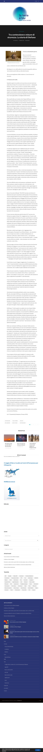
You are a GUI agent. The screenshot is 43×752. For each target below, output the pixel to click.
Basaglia (9, 575)
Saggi (5, 659)
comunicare (21, 575)
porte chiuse (14, 585)
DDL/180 (36, 577)
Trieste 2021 (24, 589)
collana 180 (15, 575)
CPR (21, 577)
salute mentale (23, 587)
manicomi (25, 581)
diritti (11, 579)
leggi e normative (15, 581)
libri (21, 581)
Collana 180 (6, 685)
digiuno (21, 420)
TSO (29, 589)
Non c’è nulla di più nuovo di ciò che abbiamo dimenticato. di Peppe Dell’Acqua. (21, 524)
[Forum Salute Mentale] (21, 13)
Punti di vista (7, 682)
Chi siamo (5, 643)
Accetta (38, 750)
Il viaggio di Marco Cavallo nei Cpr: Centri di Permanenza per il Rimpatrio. (16, 664)
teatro (11, 589)
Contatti (5, 690)
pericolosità (36, 583)
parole (31, 583)
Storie (6, 680)
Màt (11, 583)
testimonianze (17, 589)
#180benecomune (9, 482)
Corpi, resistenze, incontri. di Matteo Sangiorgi (11, 556)
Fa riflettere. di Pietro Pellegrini (9, 559)
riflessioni (34, 585)
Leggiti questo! (7, 677)
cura (25, 577)
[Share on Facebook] (3, 53)
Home (5, 641)
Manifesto (6, 651)
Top (40, 700)
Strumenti (6, 589)
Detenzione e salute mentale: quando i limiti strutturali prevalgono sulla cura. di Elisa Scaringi (19, 610)
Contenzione (21, 31)
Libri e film (6, 672)
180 (5, 575)
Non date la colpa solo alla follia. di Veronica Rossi (8, 445)
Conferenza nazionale (29, 575)
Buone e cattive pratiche (9, 669)
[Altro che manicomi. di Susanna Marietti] (21, 438)
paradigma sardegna (24, 583)
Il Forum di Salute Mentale (9, 646)
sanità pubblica (30, 587)
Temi (5, 661)
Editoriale (22, 521)
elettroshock (16, 579)
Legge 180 (6, 667)
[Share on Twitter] (3, 56)
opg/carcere (16, 583)
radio (25, 585)
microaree (6, 583)
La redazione (7, 649)
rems (29, 585)
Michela (16, 40)
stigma (36, 587)
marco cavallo (32, 581)
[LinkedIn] (36, 424)
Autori (5, 654)
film (21, 579)
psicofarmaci (20, 585)
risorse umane (16, 587)
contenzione (7, 420)
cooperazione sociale (14, 577)
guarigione (31, 579)
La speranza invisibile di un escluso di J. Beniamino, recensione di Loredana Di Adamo (17, 564)
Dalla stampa (15, 420)
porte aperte (7, 585)
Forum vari (25, 579)
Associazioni (6, 688)
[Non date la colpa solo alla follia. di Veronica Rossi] (9, 438)
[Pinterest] (3, 58)
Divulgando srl (19, 700)
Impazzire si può (7, 581)
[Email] (3, 61)
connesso (9, 456)
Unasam (33, 589)
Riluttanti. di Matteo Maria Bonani (9, 567)
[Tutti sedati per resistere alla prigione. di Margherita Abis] (33, 438)
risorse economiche (8, 587)
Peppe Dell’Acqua (7, 657)
